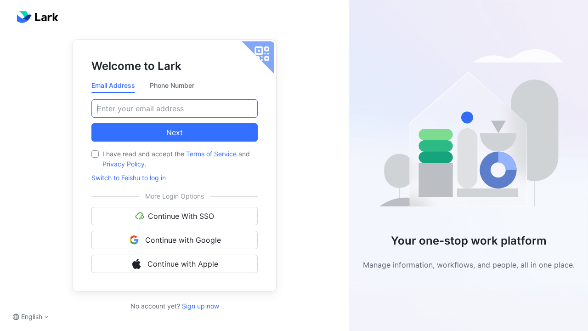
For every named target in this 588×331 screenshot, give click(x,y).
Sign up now (199, 306)
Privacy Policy (123, 164)
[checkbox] (95, 154)
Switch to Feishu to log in (128, 178)
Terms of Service (211, 154)
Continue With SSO (181, 216)
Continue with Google (183, 240)
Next (174, 132)
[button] (468, 131)
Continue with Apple (182, 263)
